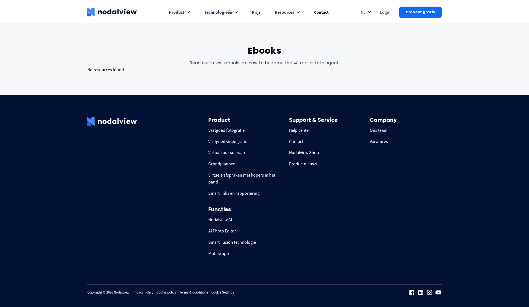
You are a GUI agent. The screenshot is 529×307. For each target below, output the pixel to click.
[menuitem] (179, 12)
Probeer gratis (420, 12)
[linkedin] (420, 292)
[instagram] (429, 292)
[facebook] (412, 292)
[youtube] (438, 292)
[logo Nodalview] (112, 12)
